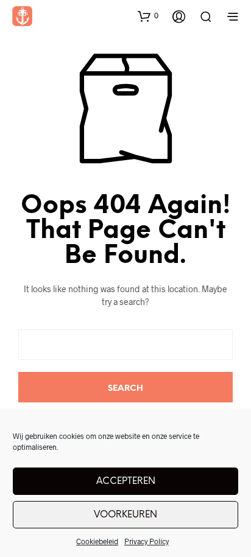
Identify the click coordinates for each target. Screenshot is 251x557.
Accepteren (125, 481)
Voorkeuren (125, 515)
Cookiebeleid (97, 541)
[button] (148, 16)
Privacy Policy (146, 541)
